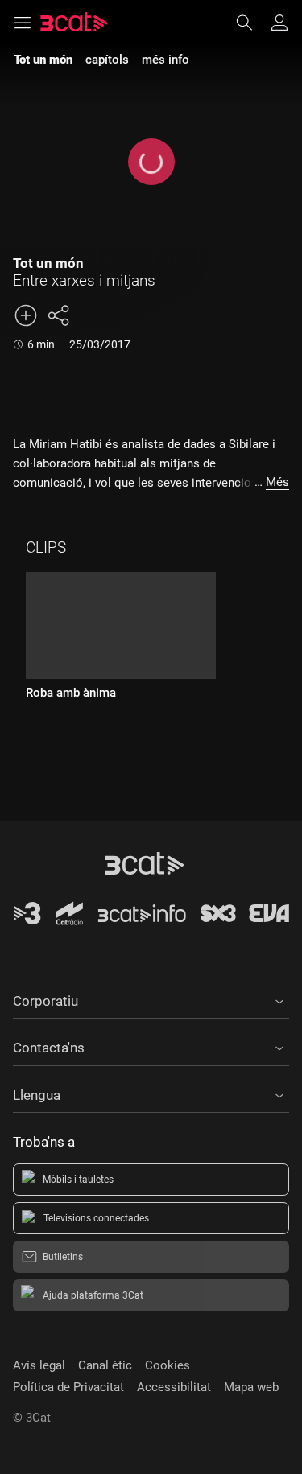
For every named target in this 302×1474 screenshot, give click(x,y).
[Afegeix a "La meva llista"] (26, 315)
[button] (151, 998)
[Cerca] (252, 22)
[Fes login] (279, 22)
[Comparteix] (58, 315)
